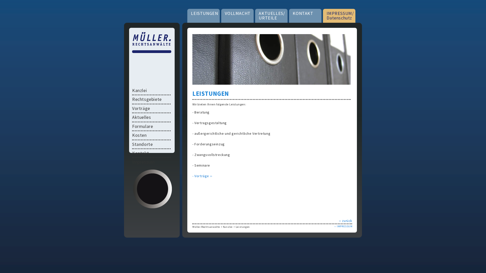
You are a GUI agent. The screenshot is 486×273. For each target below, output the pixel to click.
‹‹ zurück (345, 221)
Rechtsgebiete (147, 99)
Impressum (143, 162)
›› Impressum (343, 226)
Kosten (139, 135)
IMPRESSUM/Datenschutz (340, 15)
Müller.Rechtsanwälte (206, 227)
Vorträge (141, 108)
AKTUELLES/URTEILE (272, 15)
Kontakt (140, 153)
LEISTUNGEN (204, 13)
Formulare (142, 126)
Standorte (142, 144)
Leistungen (243, 227)
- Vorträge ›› (202, 176)
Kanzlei (228, 227)
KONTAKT (303, 13)
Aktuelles (141, 117)
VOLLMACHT (237, 13)
